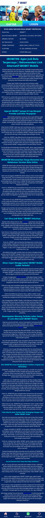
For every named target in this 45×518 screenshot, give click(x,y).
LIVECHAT (39, 516)
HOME (6, 516)
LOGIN (34, 24)
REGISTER (17, 516)
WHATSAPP (28, 516)
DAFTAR (11, 24)
